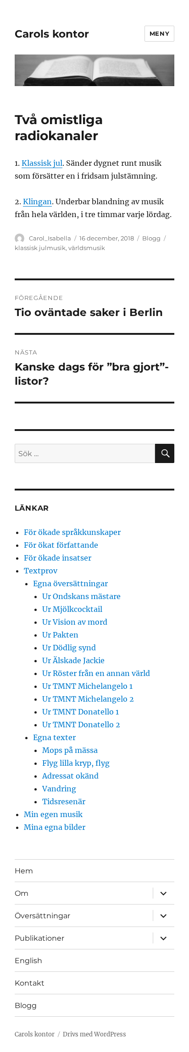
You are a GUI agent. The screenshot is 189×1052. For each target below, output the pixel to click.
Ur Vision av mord (74, 622)
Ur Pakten (60, 634)
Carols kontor (52, 33)
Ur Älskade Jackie (73, 660)
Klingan (37, 201)
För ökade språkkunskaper (72, 532)
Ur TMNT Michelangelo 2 (88, 698)
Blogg (151, 238)
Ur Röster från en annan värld (96, 673)
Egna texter (54, 737)
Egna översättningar (70, 583)
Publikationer (39, 938)
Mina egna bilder (54, 827)
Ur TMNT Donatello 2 (81, 724)
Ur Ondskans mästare (81, 596)
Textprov (40, 570)
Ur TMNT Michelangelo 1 (87, 686)
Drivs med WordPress (94, 1034)
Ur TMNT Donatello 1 (80, 711)
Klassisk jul (42, 163)
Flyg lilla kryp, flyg (76, 763)
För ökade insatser (57, 557)
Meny (159, 33)
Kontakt (29, 983)
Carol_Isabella (50, 238)
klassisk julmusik (40, 247)
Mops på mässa (70, 750)
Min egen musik (53, 814)
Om (21, 893)
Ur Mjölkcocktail (72, 609)
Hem (24, 871)
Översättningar (42, 915)
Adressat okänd (70, 775)
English (28, 960)
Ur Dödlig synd (69, 647)
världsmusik (86, 247)
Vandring (59, 788)
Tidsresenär (63, 801)
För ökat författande (61, 545)
